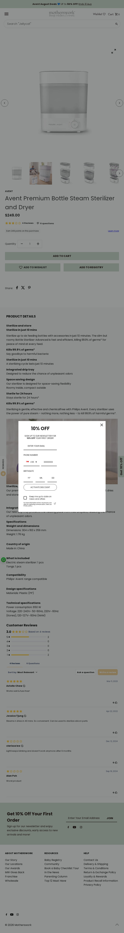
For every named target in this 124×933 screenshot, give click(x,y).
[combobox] (32, 462)
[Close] (102, 425)
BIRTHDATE (29, 471)
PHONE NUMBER (31, 455)
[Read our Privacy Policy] (55, 503)
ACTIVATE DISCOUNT (40, 487)
